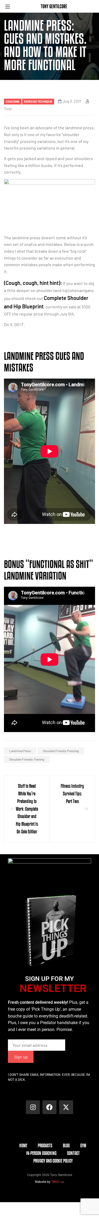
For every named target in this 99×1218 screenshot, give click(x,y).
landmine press (20, 751)
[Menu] (9, 6)
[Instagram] (33, 1107)
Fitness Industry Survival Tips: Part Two (72, 793)
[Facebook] (49, 1107)
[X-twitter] (66, 1107)
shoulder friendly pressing (61, 751)
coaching (13, 101)
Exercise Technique (38, 101)
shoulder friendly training (26, 759)
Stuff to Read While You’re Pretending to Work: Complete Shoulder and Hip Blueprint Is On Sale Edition (27, 808)
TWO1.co (57, 1182)
